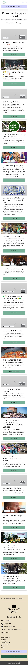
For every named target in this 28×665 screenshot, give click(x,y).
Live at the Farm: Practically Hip (13, 269)
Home (2, 636)
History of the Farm (5, 637)
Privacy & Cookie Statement (14, 663)
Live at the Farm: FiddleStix (11, 236)
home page (18, 23)
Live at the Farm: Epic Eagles (12, 488)
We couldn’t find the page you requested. (13, 598)
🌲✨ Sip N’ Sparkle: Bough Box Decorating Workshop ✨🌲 (13, 297)
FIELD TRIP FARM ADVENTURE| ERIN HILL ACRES (12, 458)
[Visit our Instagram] (14, 617)
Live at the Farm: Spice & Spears (13, 165)
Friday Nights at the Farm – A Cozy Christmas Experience (14, 135)
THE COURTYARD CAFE (12, 360)
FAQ (2, 645)
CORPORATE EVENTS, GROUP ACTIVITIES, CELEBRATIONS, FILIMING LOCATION (13, 423)
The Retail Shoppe (5, 642)
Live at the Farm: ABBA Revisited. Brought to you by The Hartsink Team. (13, 200)
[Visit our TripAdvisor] (19, 617)
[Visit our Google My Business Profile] (11, 617)
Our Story (3, 640)
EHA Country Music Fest (11, 102)
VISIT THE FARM (9, 545)
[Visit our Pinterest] (16, 617)
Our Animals (4, 639)
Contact (3, 647)
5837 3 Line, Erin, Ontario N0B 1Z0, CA (13, 629)
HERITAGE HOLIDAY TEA (12, 331)
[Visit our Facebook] (8, 617)
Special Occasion (5, 644)
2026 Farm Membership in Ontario (14, 576)
